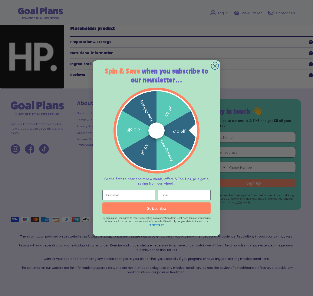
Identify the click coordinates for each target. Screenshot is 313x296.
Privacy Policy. (156, 224)
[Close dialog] (215, 66)
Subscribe (156, 208)
